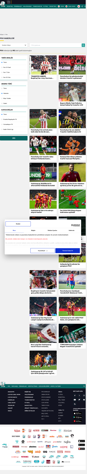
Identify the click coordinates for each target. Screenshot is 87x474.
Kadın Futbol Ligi (8, 129)
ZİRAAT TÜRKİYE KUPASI (32, 408)
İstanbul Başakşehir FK (10, 119)
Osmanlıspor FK (8, 124)
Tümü (5, 62)
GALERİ (10, 408)
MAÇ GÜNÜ (44, 413)
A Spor (2, 34)
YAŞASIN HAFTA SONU (47, 411)
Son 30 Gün (6, 77)
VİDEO (62, 6)
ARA (13, 138)
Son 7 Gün (6, 72)
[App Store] (79, 413)
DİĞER (60, 405)
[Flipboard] (79, 399)
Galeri (5, 103)
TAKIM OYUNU (45, 405)
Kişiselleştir (41, 250)
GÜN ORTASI (44, 402)
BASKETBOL (53, 6)
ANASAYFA (11, 392)
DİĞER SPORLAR (30, 411)
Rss (9, 386)
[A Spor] (2, 4)
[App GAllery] (79, 421)
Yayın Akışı (14, 386)
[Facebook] (75, 395)
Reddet (18, 224)
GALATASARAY (27, 6)
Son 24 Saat (7, 67)
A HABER (60, 415)
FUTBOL (45, 6)
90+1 (42, 419)
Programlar (45, 392)
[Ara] (83, 45)
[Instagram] (84, 395)
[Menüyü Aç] (85, 6)
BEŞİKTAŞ (10, 6)
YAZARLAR (11, 405)
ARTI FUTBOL (45, 416)
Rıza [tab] (14, 230)
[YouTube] (75, 399)
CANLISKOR (8, 2)
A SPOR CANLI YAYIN (14, 394)
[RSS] (75, 404)
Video (60, 392)
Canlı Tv (61, 410)
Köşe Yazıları (7, 98)
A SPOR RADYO (12, 397)
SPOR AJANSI (45, 400)
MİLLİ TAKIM (61, 400)
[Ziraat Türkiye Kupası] (78, 6)
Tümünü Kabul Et (67, 250)
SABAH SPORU (45, 394)
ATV (59, 418)
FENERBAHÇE (18, 6)
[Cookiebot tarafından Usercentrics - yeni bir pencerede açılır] (72, 225)
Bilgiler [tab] (33, 230)
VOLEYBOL (61, 402)
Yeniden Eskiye (6, 45)
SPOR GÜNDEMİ (45, 397)
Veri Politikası (32, 386)
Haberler (6, 93)
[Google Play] (79, 417)
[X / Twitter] (79, 395)
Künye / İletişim (56, 386)
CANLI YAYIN (71, 6)
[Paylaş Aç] (82, 6)
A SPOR (60, 413)
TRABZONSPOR (37, 6)
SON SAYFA (44, 408)
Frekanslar (23, 386)
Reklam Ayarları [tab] (52, 230)
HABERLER (11, 400)
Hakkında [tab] (71, 230)
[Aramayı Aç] (84, 386)
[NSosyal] (84, 399)
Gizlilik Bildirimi (44, 386)
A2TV (59, 421)
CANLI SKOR (11, 402)
